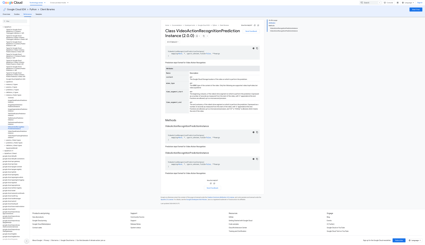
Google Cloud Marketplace (41, 224)
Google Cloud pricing (39, 220)
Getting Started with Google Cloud (240, 220)
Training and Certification (237, 231)
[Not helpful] (258, 25)
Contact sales (37, 228)
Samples (39, 14)
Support (133, 220)
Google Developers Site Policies (196, 199)
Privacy (46, 240)
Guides (17, 14)
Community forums (137, 217)
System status (136, 228)
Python (33, 9)
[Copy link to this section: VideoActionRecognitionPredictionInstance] (211, 126)
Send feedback (251, 31)
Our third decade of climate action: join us (90, 240)
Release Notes (136, 224)
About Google (37, 240)
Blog (328, 217)
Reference (28, 14)
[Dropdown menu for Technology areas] (45, 2)
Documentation (177, 25)
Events (329, 220)
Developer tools (190, 25)
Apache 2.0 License (167, 199)
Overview (6, 14)
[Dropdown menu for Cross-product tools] (68, 2)
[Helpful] (254, 25)
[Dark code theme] (253, 48)
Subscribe (399, 240)
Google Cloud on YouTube (336, 228)
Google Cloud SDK (16, 9)
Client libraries (47, 9)
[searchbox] (15, 21)
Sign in (419, 3)
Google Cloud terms (67, 240)
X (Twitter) (330, 224)
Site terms (55, 240)
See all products (38, 217)
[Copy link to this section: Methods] (179, 120)
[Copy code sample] (257, 48)
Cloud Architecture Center (238, 228)
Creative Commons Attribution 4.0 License (220, 197)
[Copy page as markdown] (204, 36)
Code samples (234, 224)
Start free (416, 10)
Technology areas (36, 3)
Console (390, 3)
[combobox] (370, 3)
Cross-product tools (58, 3)
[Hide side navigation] (26, 241)
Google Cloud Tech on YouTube (338, 231)
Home (167, 25)
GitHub (231, 217)
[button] (14, 27)
